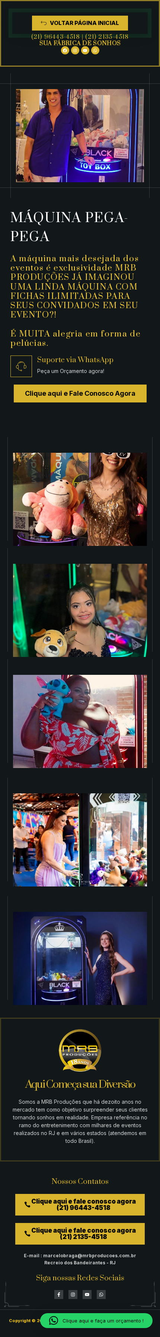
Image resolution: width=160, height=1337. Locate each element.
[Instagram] (75, 50)
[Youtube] (85, 50)
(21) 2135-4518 (107, 37)
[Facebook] (65, 50)
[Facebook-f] (58, 1294)
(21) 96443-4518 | (58, 37)
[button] (96, 1320)
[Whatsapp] (95, 50)
